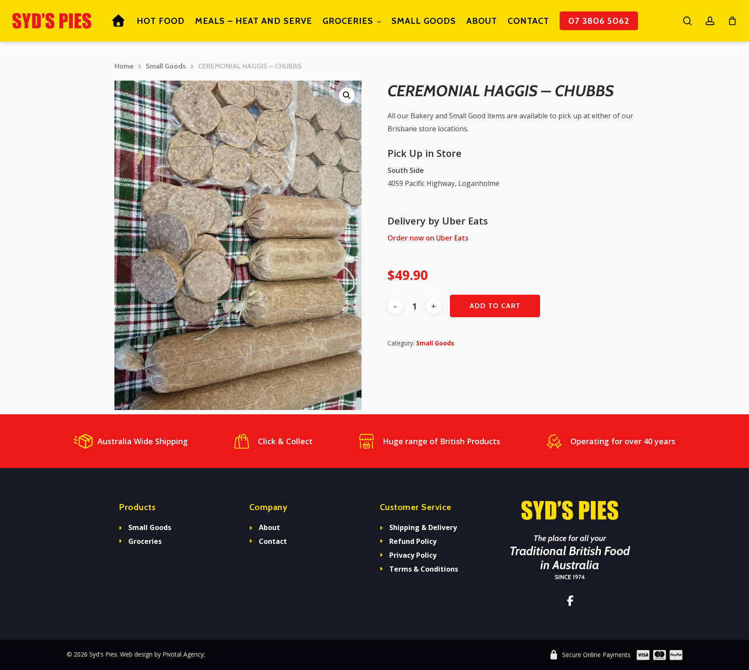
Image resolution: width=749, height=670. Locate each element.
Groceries (145, 541)
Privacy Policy (412, 555)
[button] (347, 95)
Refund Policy (412, 541)
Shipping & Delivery (423, 527)
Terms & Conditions (423, 569)
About (269, 527)
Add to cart (495, 306)
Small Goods (166, 66)
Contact (273, 541)
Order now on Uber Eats (428, 238)
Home (124, 66)
